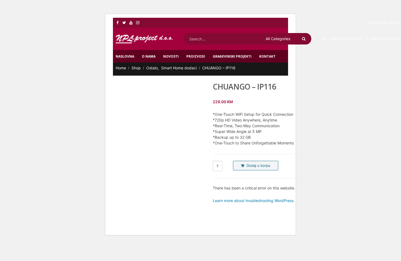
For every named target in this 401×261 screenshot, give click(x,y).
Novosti (171, 56)
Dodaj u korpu (258, 165)
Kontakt (267, 56)
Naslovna (125, 56)
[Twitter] (124, 22)
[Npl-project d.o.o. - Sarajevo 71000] (144, 39)
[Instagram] (137, 22)
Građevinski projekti (232, 56)
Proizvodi (195, 56)
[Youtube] (131, 22)
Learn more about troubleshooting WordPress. (254, 200)
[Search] (304, 38)
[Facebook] (117, 22)
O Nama (148, 56)
